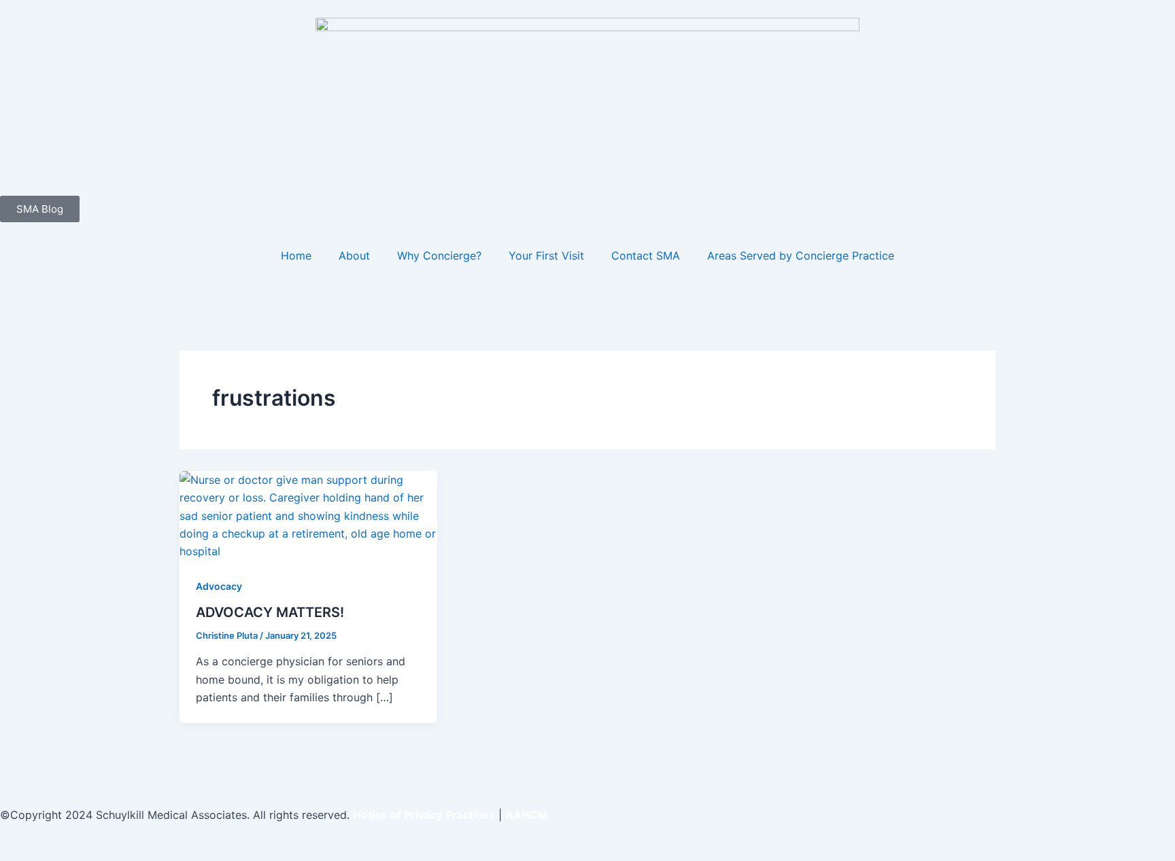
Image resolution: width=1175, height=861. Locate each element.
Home (296, 255)
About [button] (354, 255)
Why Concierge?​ (439, 255)
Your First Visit (546, 255)
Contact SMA (645, 255)
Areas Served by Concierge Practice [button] (800, 255)
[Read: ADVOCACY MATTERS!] (308, 514)
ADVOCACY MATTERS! (270, 612)
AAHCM (526, 815)
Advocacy (219, 586)
